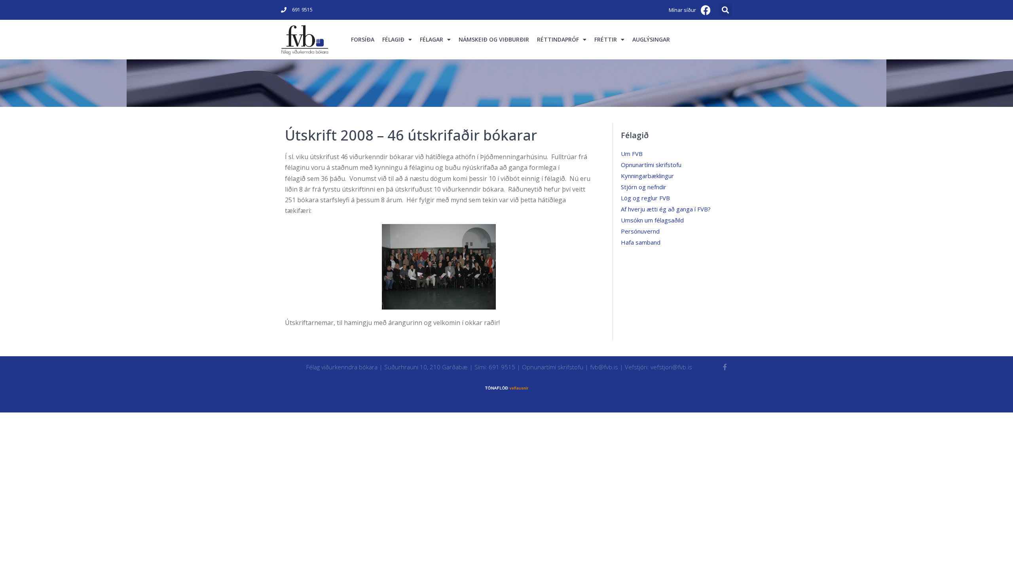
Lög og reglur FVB (645, 198)
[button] (725, 10)
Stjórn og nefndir (643, 187)
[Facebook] (706, 10)
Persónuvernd (640, 231)
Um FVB (632, 154)
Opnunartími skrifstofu (651, 165)
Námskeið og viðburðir (494, 39)
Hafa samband (640, 242)
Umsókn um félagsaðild (652, 220)
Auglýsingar (651, 39)
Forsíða (362, 39)
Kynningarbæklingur (647, 176)
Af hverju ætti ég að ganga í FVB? (666, 209)
